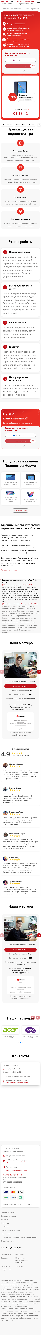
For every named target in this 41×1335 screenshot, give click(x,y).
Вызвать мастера (21, 686)
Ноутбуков (19, 1254)
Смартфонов (6, 1254)
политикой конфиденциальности (21, 71)
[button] (39, 672)
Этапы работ (20, 125)
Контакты (4, 1220)
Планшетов (5, 1266)
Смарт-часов (6, 1270)
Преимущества (7, 125)
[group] (10, 1032)
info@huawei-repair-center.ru (17, 1156)
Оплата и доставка (8, 1216)
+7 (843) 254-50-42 (25, 1)
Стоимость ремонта (8, 1212)
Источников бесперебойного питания (21, 1260)
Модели (31, 125)
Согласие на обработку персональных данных (19, 1237)
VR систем (19, 1266)
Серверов (5, 1258)
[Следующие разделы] (39, 124)
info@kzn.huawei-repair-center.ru (18, 1076)
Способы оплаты (7, 1241)
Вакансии (5, 1223)
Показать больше (20, 510)
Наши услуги (6, 1234)
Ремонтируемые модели (10, 1230)
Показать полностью (9, 570)
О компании (5, 1227)
